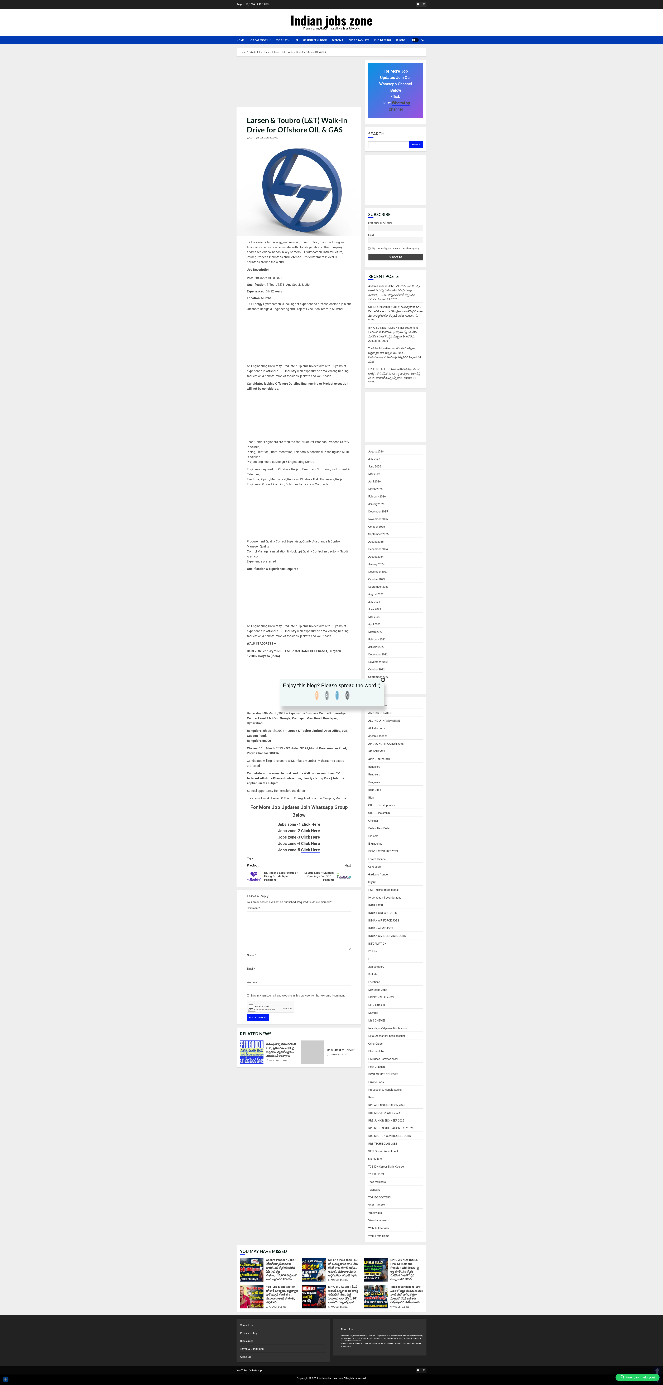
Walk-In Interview (378, 1228)
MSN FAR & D (376, 1005)
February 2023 (377, 639)
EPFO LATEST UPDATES (383, 851)
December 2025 (378, 511)
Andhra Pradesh (377, 736)
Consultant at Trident (312, 1052)
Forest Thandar (377, 859)
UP (657, 1371)
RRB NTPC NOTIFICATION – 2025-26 (391, 1128)
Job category (258, 40)
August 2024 (376, 556)
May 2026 (374, 474)
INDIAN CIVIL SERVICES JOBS (387, 936)
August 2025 (376, 541)
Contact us (246, 1325)
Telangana (374, 1189)
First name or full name (380, 222)
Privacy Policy (248, 1333)
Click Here (310, 831)
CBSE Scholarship (379, 813)
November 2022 (378, 662)
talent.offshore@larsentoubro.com (276, 778)
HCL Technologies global (383, 889)
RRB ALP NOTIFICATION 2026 (386, 1105)
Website (252, 982)
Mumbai (373, 1012)
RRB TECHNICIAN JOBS (382, 1143)
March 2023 (375, 632)
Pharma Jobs (376, 1051)
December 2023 (378, 571)
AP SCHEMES (376, 751)
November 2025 (378, 519)
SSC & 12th (283, 40)
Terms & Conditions (252, 1349)
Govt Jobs (374, 866)
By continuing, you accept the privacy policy (395, 248)
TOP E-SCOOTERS (379, 1197)
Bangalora (374, 766)
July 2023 (374, 602)
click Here (311, 824)
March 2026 (375, 489)
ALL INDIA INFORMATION (384, 720)
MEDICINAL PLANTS (381, 997)
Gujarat (372, 882)
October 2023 (376, 579)
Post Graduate (358, 40)
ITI (296, 40)
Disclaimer (246, 1341)
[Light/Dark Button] (415, 40)
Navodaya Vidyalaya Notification (387, 1028)
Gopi (251, 137)
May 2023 (374, 617)
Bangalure (374, 774)
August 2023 (376, 594)
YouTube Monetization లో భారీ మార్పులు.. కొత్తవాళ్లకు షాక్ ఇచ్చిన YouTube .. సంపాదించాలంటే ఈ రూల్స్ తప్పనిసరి (392, 353)
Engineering (382, 40)
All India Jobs (376, 728)
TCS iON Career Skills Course (386, 1166)
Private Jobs (376, 1082)
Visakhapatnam (377, 1220)
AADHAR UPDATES (380, 713)
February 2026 (377, 496)
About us (245, 1356)
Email (251, 968)
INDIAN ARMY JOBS (380, 928)
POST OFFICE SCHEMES (383, 1074)
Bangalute (374, 782)
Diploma (337, 40)
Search (376, 133)
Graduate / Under (315, 40)
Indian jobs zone (332, 20)
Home (240, 40)
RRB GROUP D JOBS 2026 (384, 1112)
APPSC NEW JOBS (379, 759)
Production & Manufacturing (385, 1089)
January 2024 (376, 564)
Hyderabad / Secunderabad (384, 897)
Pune (371, 1097)
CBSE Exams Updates (381, 805)
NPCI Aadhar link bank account (386, 1036)
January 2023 (376, 647)
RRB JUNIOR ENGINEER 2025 (386, 1120)
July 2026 (374, 459)
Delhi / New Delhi (379, 828)
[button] (638, 1377)
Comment (253, 908)
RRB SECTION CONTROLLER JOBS (389, 1136)
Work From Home (378, 1236)
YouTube (242, 1370)
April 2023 (374, 624)
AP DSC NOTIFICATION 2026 (386, 743)
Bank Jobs (374, 789)
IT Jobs (400, 40)
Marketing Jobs (377, 990)
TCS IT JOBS (376, 1174)
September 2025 (378, 534)
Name (251, 955)
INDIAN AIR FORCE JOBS (383, 920)
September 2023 (378, 586)
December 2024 (378, 549)
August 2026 (376, 451)
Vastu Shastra (376, 1205)
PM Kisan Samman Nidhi (383, 1059)
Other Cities (375, 1043)
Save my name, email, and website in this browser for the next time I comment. (298, 995)
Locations (374, 982)
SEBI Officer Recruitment (383, 1151)
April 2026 (374, 481)
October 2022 (376, 669)
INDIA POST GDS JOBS (382, 913)
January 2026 (376, 504)
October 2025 (376, 526)
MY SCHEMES (377, 1020)
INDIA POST (375, 905)
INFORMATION (377, 943)
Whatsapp (255, 1370)
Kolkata (372, 974)
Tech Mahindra (377, 1182)
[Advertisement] (299, 82)
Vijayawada (375, 1212)
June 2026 (374, 466)
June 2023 (374, 609)
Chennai (373, 820)
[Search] (422, 40)
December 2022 (378, 654)
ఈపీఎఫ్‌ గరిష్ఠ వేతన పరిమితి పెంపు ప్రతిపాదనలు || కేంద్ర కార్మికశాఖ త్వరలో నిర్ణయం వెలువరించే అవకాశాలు (251, 1052)
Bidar (371, 797)
